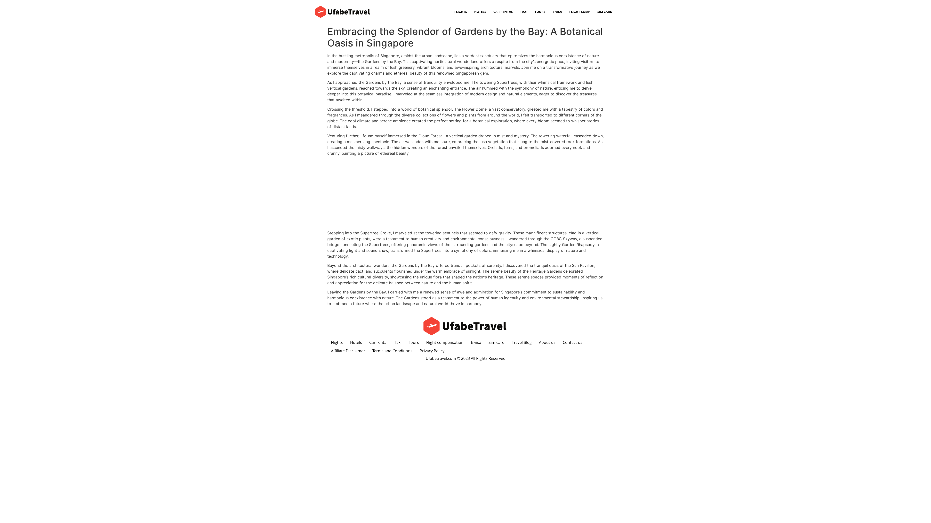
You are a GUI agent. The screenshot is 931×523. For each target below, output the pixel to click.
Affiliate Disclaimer (348, 351)
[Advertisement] (465, 194)
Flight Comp (579, 11)
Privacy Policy (432, 351)
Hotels (480, 11)
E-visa (557, 11)
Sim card (604, 11)
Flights (460, 11)
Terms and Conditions (392, 351)
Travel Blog (522, 342)
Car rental (503, 11)
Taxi (523, 11)
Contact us (572, 342)
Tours (540, 11)
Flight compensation (445, 342)
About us (547, 342)
